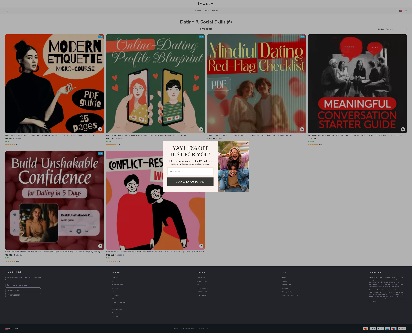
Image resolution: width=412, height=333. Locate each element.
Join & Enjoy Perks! (190, 181)
